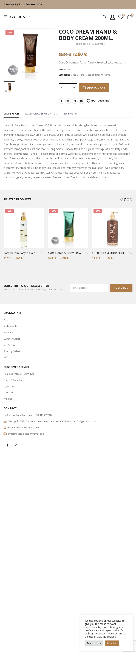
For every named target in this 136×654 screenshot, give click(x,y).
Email (81, 101)
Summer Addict (12, 338)
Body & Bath (10, 326)
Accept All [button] (112, 643)
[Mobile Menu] (6, 17)
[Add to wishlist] (42, 252)
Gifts (6, 357)
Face (6, 320)
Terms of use (94, 643)
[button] (121, 199)
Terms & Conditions (14, 380)
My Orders (9, 392)
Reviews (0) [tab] (69, 113)
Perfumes (9, 332)
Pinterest (75, 101)
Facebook (61, 101)
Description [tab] (11, 113)
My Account (10, 386)
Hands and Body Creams (97, 74)
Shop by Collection (13, 351)
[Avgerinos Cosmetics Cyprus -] (19, 16)
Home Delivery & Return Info (19, 373)
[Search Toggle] (104, 17)
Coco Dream (77, 74)
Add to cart (96, 87)
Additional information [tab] (41, 113)
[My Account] (112, 17)
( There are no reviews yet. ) (89, 43)
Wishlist (8, 398)
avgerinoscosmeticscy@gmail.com (26, 433)
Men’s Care (10, 345)
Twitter (68, 101)
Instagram (15, 445)
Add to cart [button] (38, 213)
